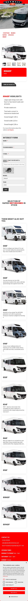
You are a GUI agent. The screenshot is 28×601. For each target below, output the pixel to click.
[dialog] (14, 581)
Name (5, 140)
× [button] (26, 562)
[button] (14, 596)
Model (5, 175)
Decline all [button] (14, 592)
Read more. (5, 576)
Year (4, 182)
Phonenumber (8, 147)
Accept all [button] (14, 588)
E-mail (6, 154)
